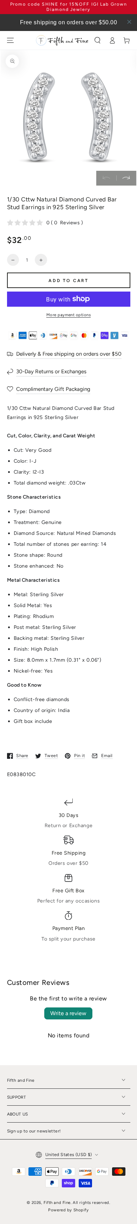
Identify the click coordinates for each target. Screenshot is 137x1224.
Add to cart (68, 280)
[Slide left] (106, 178)
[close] (129, 21)
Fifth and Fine (57, 1202)
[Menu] (10, 40)
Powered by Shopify (68, 1209)
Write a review (68, 1013)
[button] (97, 40)
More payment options (68, 314)
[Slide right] (126, 178)
